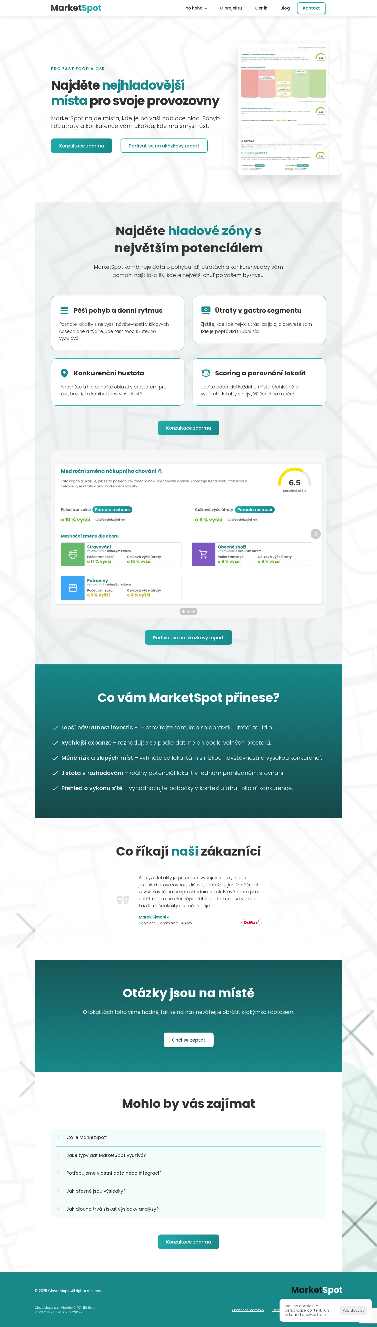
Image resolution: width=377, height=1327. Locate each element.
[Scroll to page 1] (183, 611)
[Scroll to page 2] (188, 611)
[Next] (316, 534)
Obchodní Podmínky (248, 1310)
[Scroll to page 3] (194, 611)
